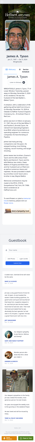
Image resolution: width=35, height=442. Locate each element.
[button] (17, 380)
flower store (8, 203)
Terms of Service (22, 433)
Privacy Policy (12, 433)
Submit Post (17, 263)
